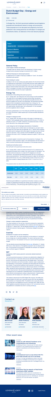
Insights (15, 7)
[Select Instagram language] (32, 391)
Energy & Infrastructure (13, 52)
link (35, 285)
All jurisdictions (8, 301)
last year (35, 226)
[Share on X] (10, 292)
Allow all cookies (42, 208)
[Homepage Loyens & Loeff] (13, 2)
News (29, 7)
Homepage (8, 7)
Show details (44, 204)
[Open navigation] (44, 2)
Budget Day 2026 (12, 46)
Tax (22, 57)
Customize (24, 208)
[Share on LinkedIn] (6, 292)
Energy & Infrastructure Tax (31, 57)
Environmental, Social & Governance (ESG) (27, 46)
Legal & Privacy (41, 390)
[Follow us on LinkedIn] (29, 391)
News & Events (22, 7)
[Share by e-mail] (13, 292)
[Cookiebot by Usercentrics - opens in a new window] (43, 187)
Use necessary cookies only (9, 208)
